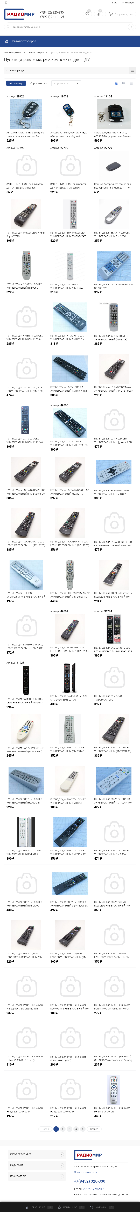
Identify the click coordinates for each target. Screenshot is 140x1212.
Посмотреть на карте (85, 1172)
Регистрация (127, 2)
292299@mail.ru (94, 1189)
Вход (114, 2)
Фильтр (18, 83)
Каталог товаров (23, 41)
